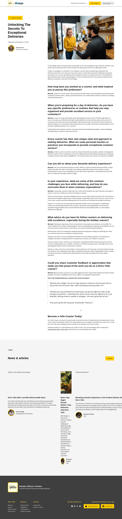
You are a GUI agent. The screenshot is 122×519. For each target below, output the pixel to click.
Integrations (24, 507)
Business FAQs (25, 505)
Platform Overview (26, 511)
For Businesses (25, 509)
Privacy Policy (11, 511)
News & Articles (12, 509)
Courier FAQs (36, 505)
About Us (10, 505)
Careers (10, 507)
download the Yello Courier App (57, 329)
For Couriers (95, 3)
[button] (79, 3)
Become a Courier (38, 507)
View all (109, 358)
